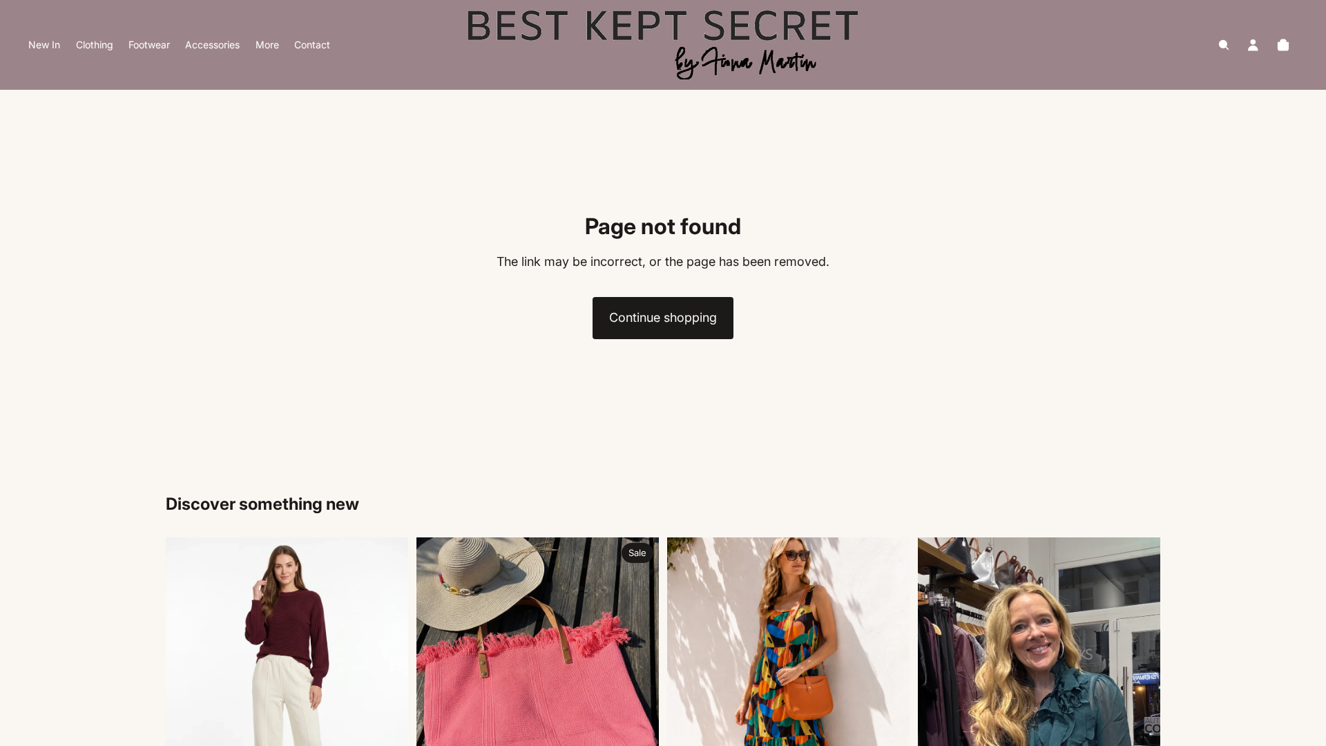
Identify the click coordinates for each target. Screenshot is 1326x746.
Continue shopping (663, 317)
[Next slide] (387, 688)
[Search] (1224, 45)
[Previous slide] (186, 688)
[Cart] (1283, 45)
